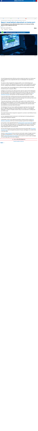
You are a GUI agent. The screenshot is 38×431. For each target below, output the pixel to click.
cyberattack (11, 29)
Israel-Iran (6, 29)
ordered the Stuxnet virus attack (11, 135)
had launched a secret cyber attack (25, 122)
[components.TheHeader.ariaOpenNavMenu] (6, 0)
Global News (9, 20)
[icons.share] (36, 1)
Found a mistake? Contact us (19, 141)
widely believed (8, 133)
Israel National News (4, 20)
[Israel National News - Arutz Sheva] (19, 0)
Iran (2, 29)
